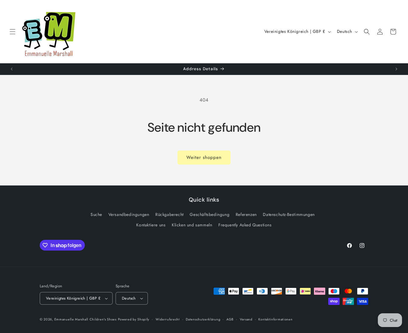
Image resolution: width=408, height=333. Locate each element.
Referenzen (246, 214)
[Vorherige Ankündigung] (11, 69)
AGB (230, 319)
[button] (12, 31)
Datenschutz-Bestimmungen (289, 214)
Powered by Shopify (134, 319)
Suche (96, 214)
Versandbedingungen (128, 214)
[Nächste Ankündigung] (396, 69)
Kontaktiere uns (150, 225)
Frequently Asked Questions (245, 225)
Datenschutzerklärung (203, 319)
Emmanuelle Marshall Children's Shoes (85, 319)
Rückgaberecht (169, 214)
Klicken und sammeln (192, 225)
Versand (246, 319)
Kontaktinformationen (275, 319)
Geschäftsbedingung (209, 214)
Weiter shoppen (204, 157)
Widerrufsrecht (168, 319)
